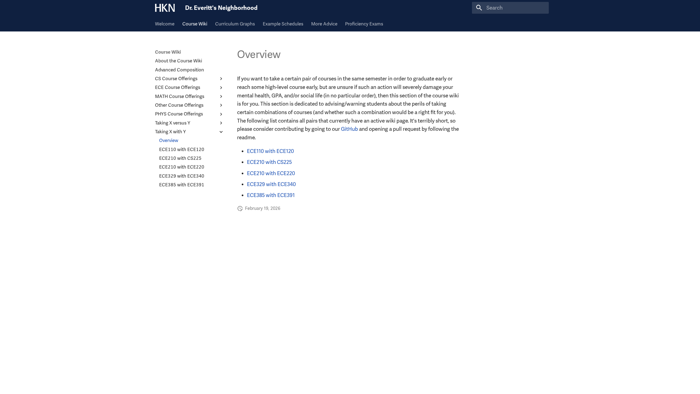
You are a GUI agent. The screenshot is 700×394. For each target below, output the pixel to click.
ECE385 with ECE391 (271, 195)
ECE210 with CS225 (269, 162)
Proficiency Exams (364, 24)
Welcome (164, 24)
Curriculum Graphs (235, 24)
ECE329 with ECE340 (271, 184)
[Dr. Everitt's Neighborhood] (165, 8)
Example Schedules (283, 24)
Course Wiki (194, 24)
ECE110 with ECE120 (270, 151)
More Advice (324, 24)
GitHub (349, 129)
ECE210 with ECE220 (271, 173)
